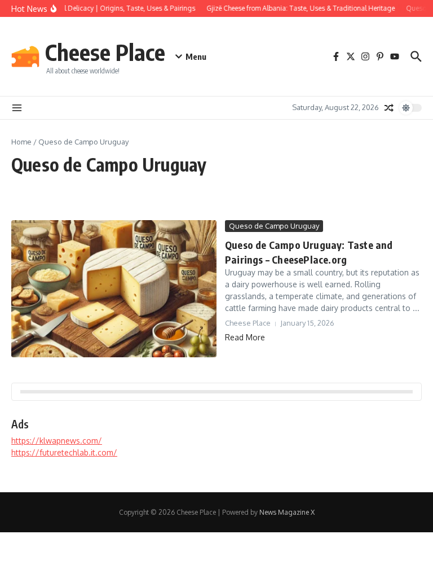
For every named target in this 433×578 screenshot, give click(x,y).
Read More (245, 337)
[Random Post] (389, 107)
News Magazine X (287, 512)
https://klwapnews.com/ (56, 440)
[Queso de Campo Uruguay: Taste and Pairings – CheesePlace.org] (113, 288)
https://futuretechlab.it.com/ (64, 452)
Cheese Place (105, 52)
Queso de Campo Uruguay (274, 225)
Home (21, 141)
